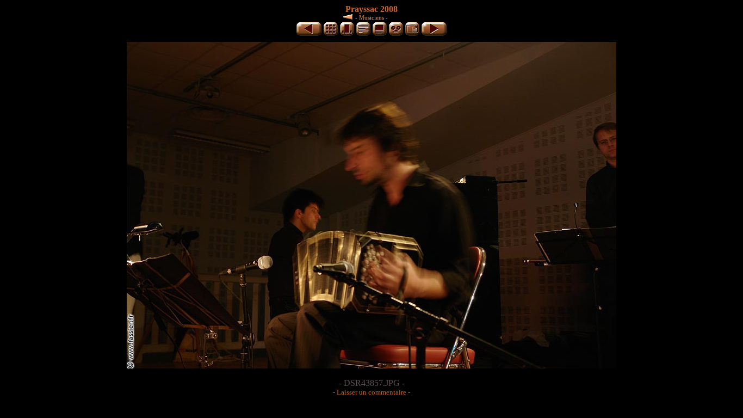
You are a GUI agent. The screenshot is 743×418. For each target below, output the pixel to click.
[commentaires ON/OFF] (379, 34)
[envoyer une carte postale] (412, 34)
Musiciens (371, 17)
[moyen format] (347, 34)
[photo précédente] (309, 34)
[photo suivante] (434, 34)
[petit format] (331, 34)
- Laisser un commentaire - (371, 392)
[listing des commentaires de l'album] (363, 34)
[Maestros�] (349, 16)
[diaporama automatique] (396, 34)
